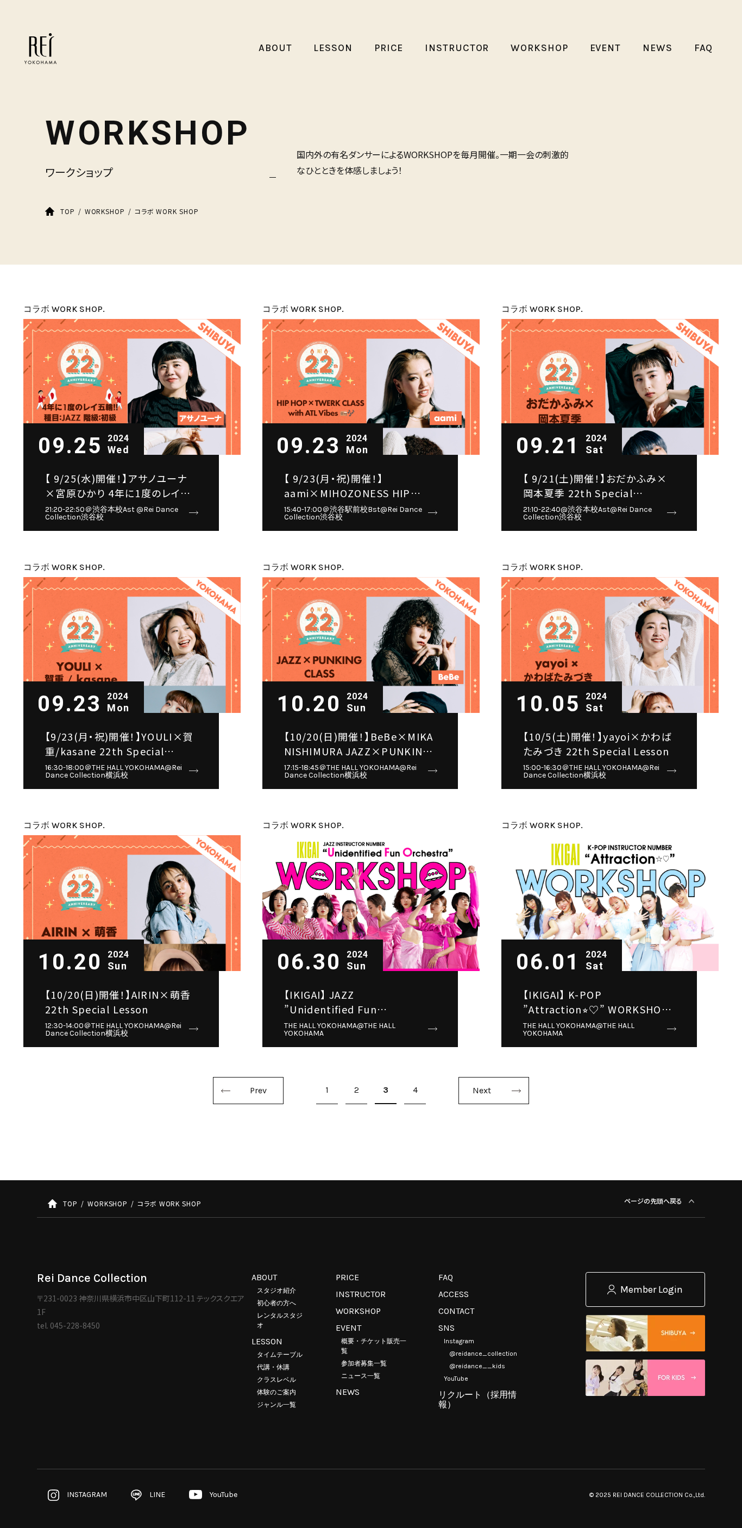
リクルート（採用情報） (477, 1399)
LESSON (266, 1341)
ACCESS (453, 1294)
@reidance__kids (477, 1366)
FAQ (445, 1277)
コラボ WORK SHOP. (64, 309)
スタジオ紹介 (276, 1290)
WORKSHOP (358, 1311)
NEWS (348, 1392)
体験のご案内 (276, 1392)
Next (482, 1090)
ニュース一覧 (360, 1376)
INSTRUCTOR (361, 1294)
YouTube (456, 1378)
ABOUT (264, 1277)
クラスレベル (276, 1379)
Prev (258, 1090)
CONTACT (456, 1311)
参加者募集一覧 (364, 1363)
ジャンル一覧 (276, 1404)
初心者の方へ (276, 1303)
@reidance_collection (483, 1353)
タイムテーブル (280, 1354)
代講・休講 (273, 1367)
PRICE (347, 1277)
